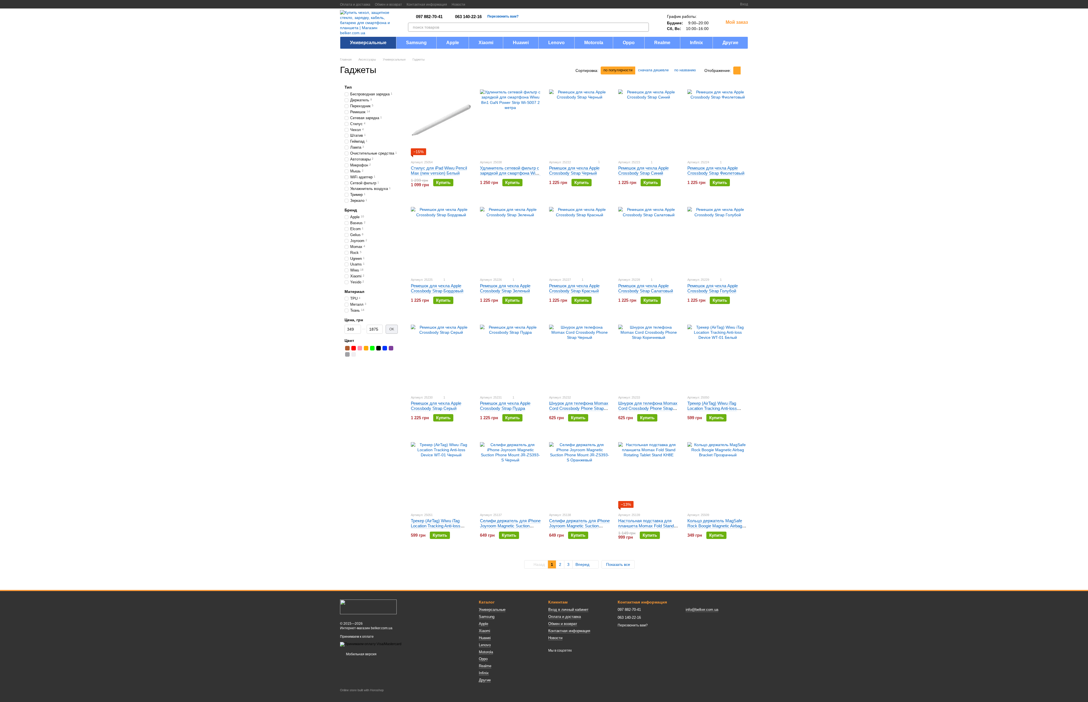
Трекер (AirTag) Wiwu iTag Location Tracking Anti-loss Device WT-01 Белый (712, 408)
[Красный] (353, 348)
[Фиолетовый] (391, 348)
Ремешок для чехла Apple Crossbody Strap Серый (436, 406)
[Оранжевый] (366, 348)
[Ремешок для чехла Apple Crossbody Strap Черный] (579, 119)
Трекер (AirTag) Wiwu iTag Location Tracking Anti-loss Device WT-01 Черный (435, 525)
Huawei (521, 42)
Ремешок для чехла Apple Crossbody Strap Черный (574, 171)
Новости (458, 5)
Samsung (416, 42)
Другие (730, 42)
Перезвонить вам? (502, 16)
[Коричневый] (347, 348)
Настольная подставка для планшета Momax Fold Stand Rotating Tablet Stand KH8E (646, 525)
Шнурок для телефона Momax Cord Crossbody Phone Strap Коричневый (647, 408)
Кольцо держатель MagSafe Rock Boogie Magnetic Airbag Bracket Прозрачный (714, 525)
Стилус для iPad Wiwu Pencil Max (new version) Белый (439, 171)
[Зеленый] (372, 348)
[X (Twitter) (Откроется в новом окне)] (480, 4)
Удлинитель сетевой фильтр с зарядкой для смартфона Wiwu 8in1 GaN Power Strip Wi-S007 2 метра (510, 176)
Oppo (629, 42)
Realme (662, 42)
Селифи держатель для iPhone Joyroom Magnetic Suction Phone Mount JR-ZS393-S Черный (510, 528)
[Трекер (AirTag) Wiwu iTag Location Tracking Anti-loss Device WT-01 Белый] (717, 355)
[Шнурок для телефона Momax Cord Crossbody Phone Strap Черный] (579, 355)
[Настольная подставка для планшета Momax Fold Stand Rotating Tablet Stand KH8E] (648, 472)
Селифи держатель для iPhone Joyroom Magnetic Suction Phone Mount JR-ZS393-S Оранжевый (579, 528)
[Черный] (378, 348)
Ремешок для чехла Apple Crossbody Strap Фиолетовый (715, 171)
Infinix (696, 42)
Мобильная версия (361, 654)
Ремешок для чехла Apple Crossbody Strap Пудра (505, 406)
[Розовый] (360, 348)
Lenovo (556, 42)
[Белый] (353, 354)
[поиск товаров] (644, 27)
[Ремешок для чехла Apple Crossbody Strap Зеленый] (510, 237)
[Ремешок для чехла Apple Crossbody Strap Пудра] (510, 355)
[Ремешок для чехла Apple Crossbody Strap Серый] (441, 355)
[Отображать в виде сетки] (737, 70)
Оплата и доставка (355, 5)
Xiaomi (486, 42)
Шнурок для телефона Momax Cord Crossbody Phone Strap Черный (578, 408)
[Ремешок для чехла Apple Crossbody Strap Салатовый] (648, 237)
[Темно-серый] (347, 354)
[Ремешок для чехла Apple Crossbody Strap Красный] (579, 237)
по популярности (618, 70)
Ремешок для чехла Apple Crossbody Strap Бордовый (437, 288)
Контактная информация (427, 5)
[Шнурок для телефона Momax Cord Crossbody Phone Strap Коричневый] (648, 355)
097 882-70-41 (429, 16)
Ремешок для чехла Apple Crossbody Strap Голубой (712, 288)
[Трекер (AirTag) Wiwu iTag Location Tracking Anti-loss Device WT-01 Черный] (441, 472)
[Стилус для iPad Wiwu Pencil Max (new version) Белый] (441, 119)
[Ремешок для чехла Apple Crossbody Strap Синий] (648, 119)
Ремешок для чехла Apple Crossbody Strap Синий (643, 171)
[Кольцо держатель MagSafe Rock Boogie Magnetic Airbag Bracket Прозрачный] (717, 472)
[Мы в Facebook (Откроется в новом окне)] (473, 4)
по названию (685, 70)
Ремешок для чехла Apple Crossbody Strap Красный (574, 288)
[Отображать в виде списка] (744, 70)
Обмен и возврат (388, 5)
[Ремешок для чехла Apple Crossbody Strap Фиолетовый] (717, 119)
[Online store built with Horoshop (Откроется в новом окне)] (362, 695)
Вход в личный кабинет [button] (568, 609)
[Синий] (385, 348)
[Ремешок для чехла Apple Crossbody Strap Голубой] (717, 237)
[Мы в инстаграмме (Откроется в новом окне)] (486, 4)
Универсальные (368, 42)
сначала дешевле (653, 70)
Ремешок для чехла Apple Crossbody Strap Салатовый (645, 288)
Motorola (593, 42)
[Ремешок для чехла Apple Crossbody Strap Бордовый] (441, 237)
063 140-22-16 (468, 16)
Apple (452, 42)
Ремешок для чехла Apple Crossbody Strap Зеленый (505, 288)
